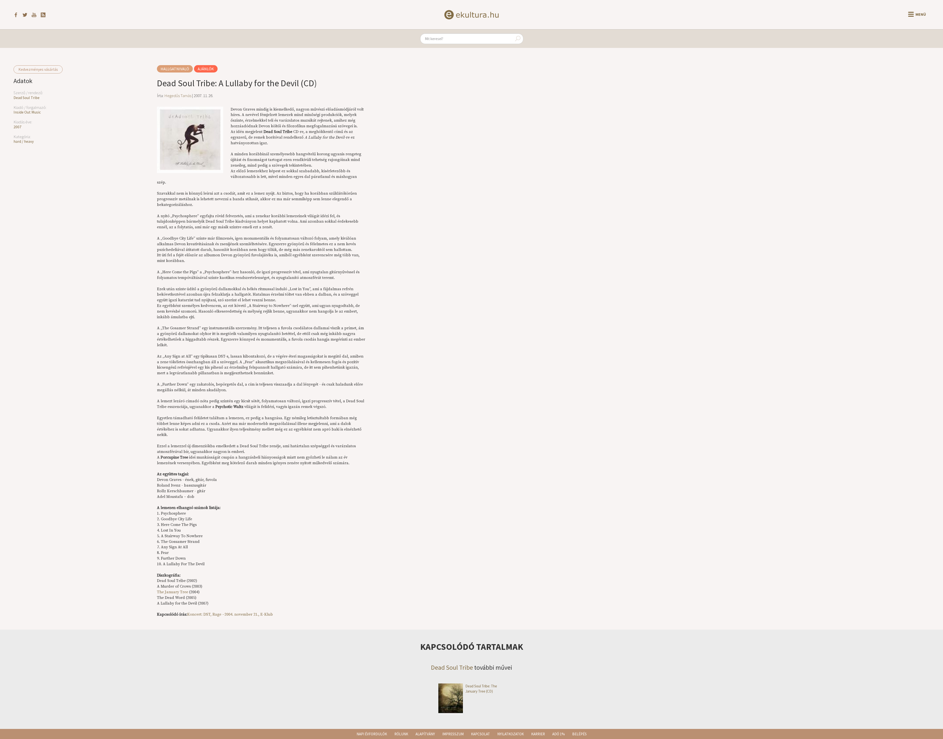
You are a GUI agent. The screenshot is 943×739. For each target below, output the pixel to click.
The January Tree (172, 592)
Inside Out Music (27, 112)
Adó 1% (558, 734)
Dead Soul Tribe (27, 97)
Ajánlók (206, 68)
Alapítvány (425, 734)
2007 (17, 126)
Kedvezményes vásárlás (38, 69)
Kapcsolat (480, 734)
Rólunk (401, 734)
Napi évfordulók (372, 734)
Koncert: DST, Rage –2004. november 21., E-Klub (230, 614)
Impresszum (453, 734)
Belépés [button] (579, 734)
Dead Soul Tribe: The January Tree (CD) (481, 689)
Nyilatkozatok (510, 734)
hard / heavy (24, 141)
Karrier (538, 734)
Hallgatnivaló (175, 68)
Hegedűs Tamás (177, 95)
